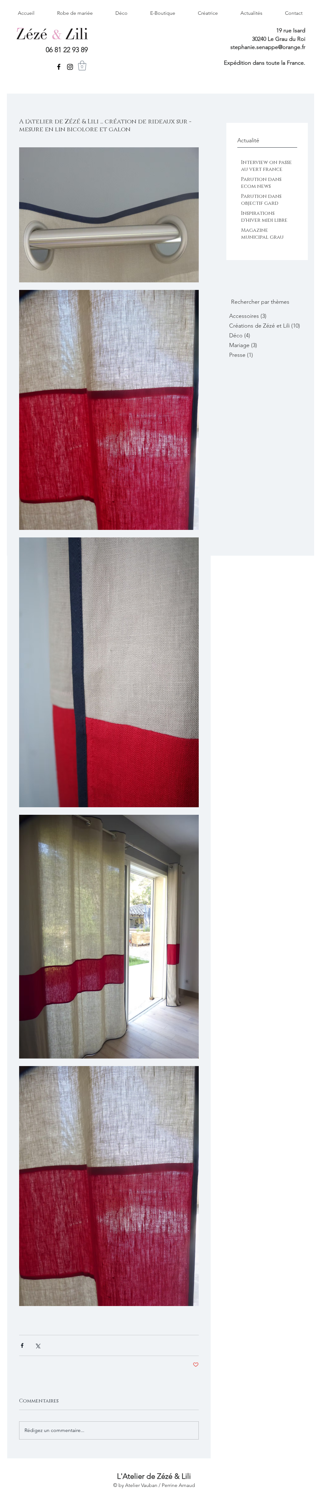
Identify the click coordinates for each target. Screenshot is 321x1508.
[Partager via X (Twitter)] (37, 1345)
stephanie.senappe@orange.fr (267, 47)
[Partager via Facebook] (22, 1345)
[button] (82, 65)
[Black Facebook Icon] (59, 67)
